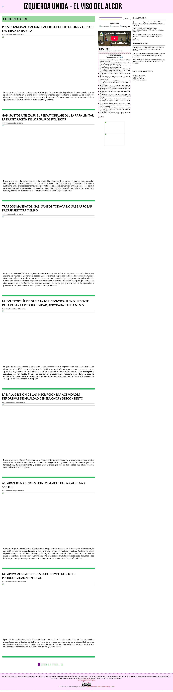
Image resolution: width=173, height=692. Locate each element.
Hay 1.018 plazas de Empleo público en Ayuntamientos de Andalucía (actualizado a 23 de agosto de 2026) (115, 96)
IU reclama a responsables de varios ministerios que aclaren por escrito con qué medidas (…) (148, 48)
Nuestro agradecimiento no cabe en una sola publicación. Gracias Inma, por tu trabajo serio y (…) (147, 36)
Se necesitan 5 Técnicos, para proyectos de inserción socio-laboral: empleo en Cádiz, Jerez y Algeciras (115, 82)
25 (62, 665)
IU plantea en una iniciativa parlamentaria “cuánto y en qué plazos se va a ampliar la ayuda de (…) (149, 54)
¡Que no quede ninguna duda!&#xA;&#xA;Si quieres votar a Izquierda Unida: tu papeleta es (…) (149, 23)
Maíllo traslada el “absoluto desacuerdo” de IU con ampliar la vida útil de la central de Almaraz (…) (149, 60)
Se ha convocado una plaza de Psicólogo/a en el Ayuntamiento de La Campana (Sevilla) (115, 86)
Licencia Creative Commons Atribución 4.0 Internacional (97, 687)
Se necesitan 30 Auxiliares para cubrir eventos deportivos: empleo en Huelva (115, 63)
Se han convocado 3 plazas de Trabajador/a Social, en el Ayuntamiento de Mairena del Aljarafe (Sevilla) (115, 78)
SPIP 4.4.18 (149, 71)
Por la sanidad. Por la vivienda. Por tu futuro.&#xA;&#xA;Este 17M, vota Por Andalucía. (148, 29)
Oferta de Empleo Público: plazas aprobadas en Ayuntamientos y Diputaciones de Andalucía (115, 100)
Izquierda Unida (143, 43)
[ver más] (101, 116)
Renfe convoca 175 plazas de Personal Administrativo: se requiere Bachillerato (115, 66)
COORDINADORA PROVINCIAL (86, 680)
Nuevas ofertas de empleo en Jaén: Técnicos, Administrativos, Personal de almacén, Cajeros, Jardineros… (115, 105)
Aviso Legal (86, 682)
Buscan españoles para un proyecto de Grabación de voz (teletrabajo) (115, 89)
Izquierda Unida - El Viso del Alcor (72, 6)
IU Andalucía (142, 18)
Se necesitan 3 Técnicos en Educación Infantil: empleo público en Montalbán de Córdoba (115, 113)
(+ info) (121, 51)
